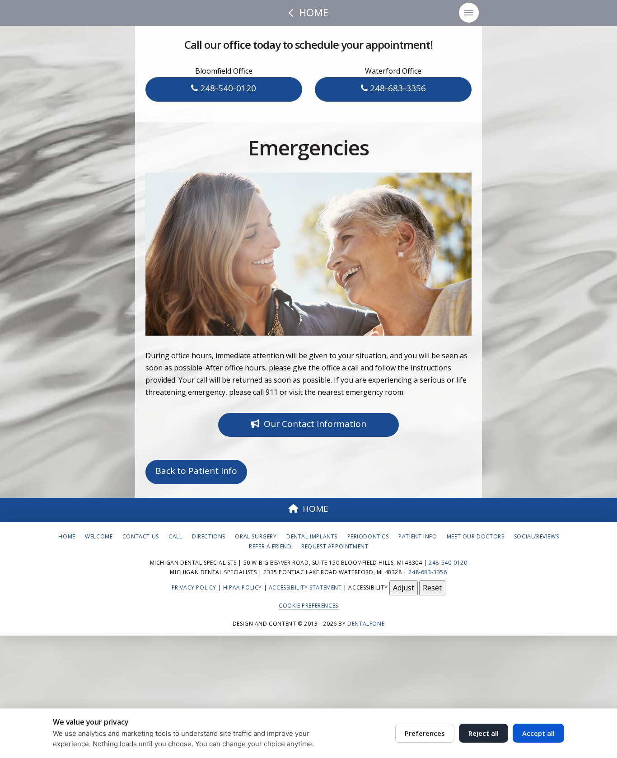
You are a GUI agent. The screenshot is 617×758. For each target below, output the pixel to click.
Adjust (403, 588)
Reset (432, 588)
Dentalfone (365, 623)
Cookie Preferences (308, 605)
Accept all (538, 733)
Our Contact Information (315, 424)
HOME (315, 509)
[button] (469, 13)
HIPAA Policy (242, 587)
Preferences (425, 733)
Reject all (483, 733)
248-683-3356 (397, 88)
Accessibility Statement (305, 587)
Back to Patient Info (196, 471)
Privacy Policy (194, 587)
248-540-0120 (227, 88)
